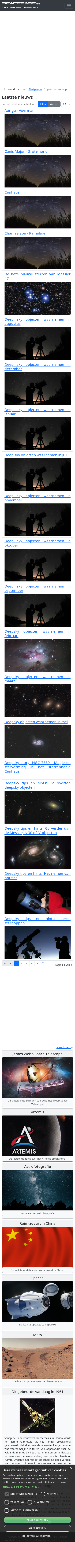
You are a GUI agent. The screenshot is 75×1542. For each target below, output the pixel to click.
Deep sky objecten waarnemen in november (38, 497)
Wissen (54, 104)
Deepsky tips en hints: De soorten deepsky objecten (38, 785)
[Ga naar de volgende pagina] (37, 963)
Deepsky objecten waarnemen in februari (38, 633)
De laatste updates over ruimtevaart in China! (37, 1270)
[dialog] (37, 1503)
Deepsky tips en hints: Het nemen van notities (38, 875)
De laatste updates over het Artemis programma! (37, 1158)
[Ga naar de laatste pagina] (43, 963)
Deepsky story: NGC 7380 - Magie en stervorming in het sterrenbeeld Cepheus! (38, 767)
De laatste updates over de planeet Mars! (37, 1381)
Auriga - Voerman (20, 110)
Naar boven (64, 1047)
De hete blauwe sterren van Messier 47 (38, 276)
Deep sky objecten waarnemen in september (38, 588)
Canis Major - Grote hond (26, 151)
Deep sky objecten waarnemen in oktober (38, 543)
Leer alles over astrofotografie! (37, 1213)
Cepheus (12, 192)
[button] (37, 1487)
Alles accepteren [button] (37, 1519)
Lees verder (62, 1482)
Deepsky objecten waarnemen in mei (36, 721)
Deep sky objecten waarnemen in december (38, 366)
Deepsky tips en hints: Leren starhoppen (38, 920)
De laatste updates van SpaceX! (37, 1324)
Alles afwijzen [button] (37, 1528)
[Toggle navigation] (69, 6)
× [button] (71, 1468)
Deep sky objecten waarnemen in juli (36, 454)
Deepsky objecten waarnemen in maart (38, 678)
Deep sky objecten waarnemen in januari (38, 411)
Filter (43, 104)
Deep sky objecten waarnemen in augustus (38, 321)
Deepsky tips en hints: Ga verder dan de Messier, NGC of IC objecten (38, 830)
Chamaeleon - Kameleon (25, 233)
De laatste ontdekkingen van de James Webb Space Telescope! (38, 1102)
